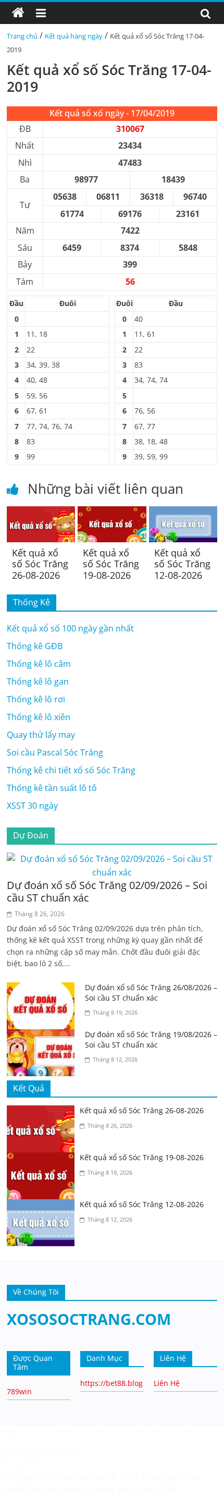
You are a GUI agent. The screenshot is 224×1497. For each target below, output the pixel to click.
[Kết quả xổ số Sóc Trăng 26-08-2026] (41, 512)
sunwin (78, 1476)
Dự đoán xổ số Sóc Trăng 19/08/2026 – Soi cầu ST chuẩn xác (151, 1039)
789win (19, 1391)
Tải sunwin (21, 1463)
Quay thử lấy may (41, 734)
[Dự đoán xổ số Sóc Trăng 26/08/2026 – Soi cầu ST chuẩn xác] (43, 988)
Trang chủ (22, 36)
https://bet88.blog (111, 1383)
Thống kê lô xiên (38, 717)
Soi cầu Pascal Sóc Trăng (55, 752)
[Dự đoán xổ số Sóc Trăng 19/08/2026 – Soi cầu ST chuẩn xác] (43, 1035)
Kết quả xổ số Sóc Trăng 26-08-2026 (40, 563)
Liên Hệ (167, 1383)
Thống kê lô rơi (36, 699)
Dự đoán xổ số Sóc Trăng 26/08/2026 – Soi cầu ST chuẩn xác (151, 992)
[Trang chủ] (18, 13)
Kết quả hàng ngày (74, 36)
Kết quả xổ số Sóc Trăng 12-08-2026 (182, 563)
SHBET (64, 1431)
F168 (75, 1452)
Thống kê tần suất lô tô (52, 788)
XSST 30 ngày (32, 805)
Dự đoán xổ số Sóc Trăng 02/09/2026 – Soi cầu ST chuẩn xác (107, 891)
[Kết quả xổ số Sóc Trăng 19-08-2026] (112, 512)
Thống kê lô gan (38, 681)
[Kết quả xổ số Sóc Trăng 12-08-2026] (183, 512)
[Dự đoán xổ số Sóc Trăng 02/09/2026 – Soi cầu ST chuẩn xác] (112, 859)
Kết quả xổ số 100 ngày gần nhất (70, 628)
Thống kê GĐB (35, 646)
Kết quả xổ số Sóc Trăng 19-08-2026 (111, 563)
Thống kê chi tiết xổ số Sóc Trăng (71, 770)
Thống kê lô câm (39, 664)
